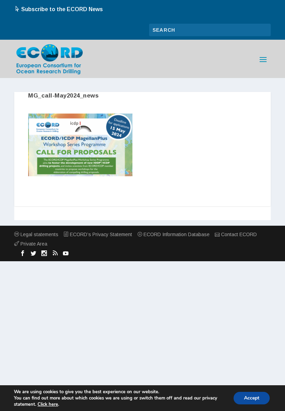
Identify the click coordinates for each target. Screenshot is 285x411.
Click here (48, 404)
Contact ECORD (238, 234)
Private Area (33, 244)
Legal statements (38, 234)
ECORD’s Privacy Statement (100, 234)
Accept (251, 398)
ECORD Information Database (176, 234)
